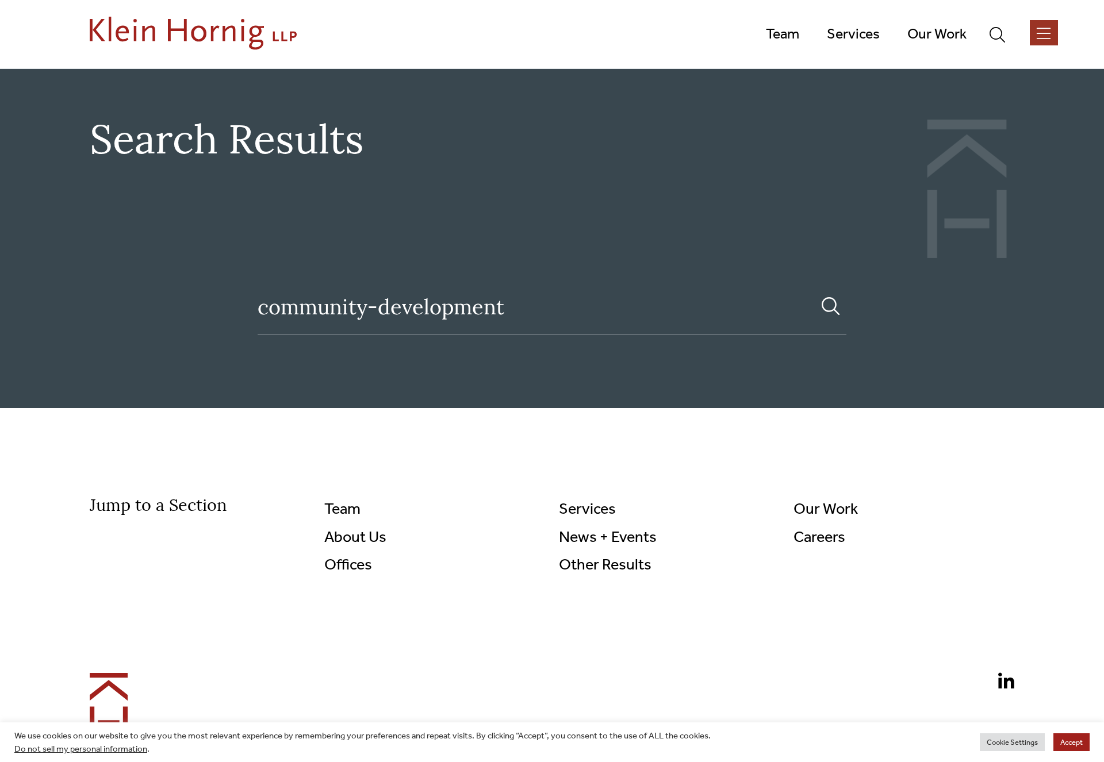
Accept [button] (1071, 742)
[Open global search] (1002, 34)
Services (587, 508)
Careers (819, 537)
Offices (348, 564)
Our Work (825, 508)
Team (342, 508)
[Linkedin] (1001, 683)
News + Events (608, 537)
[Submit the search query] (831, 306)
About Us (355, 537)
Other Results (605, 564)
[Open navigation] (1044, 32)
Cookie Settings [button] (1012, 742)
